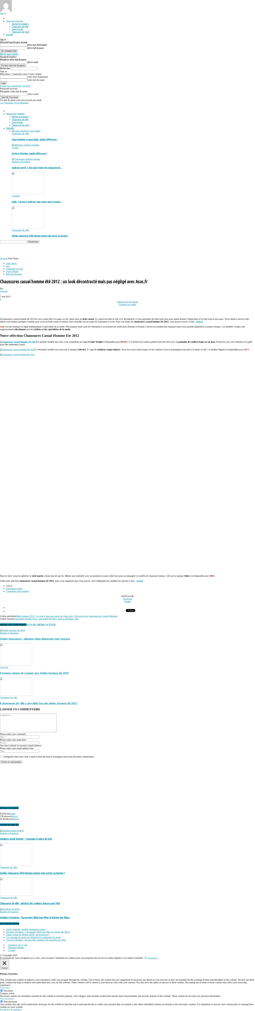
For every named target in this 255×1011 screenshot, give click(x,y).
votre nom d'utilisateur (37, 45)
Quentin (4, 291)
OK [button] (145, 958)
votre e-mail (32, 62)
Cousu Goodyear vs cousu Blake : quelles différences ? (35, 139)
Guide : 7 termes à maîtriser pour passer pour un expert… (37, 201)
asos (8, 266)
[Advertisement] (53, 250)
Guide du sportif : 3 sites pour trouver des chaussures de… (37, 167)
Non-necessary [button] (7, 998)
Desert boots (17, 29)
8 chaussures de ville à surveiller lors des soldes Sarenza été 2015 (38, 703)
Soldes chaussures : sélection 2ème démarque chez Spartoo (35, 638)
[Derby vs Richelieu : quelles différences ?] (25, 145)
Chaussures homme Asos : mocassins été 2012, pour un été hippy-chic (46, 619)
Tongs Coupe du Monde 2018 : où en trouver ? (28, 934)
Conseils (9, 34)
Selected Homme (14, 274)
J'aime (12, 813)
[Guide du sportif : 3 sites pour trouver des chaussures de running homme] (26, 159)
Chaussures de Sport (21, 32)
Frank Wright (12, 271)
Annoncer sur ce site (17, 945)
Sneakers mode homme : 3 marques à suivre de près (26, 838)
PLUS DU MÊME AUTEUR (41, 624)
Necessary (8, 990)
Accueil (3, 258)
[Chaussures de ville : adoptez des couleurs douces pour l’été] (16, 895)
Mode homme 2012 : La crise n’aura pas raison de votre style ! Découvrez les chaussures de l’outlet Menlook (66, 616)
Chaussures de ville (20, 26)
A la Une (4, 667)
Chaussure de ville (20, 133)
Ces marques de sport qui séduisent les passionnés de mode (33, 937)
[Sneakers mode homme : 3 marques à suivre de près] (12, 830)
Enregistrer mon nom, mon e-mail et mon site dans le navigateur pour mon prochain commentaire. (49, 756)
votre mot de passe (35, 48)
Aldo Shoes (11, 263)
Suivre (15, 816)
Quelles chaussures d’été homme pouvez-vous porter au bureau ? (40, 235)
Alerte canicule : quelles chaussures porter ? (26, 929)
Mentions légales (16, 947)
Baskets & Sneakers (20, 24)
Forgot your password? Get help (15, 86)
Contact (11, 950)
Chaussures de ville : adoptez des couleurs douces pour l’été (30, 903)
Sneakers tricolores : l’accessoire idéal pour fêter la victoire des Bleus (35, 917)
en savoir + (153, 958)
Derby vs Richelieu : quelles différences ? (29, 153)
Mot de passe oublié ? (9, 54)
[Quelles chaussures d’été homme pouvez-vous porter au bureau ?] (28, 227)
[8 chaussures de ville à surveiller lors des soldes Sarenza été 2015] (16, 695)
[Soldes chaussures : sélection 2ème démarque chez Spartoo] (12, 630)
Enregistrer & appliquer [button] (11, 1009)
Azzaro (15, 147)
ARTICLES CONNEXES (13, 624)
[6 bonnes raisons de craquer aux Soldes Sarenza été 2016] (16, 664)
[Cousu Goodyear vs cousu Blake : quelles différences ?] (26, 131)
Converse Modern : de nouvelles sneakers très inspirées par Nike (36, 940)
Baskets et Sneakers (21, 162)
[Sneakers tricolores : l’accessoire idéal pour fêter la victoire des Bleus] (10, 909)
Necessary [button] (5, 988)
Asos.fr (199, 321)
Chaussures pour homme (17, 591)
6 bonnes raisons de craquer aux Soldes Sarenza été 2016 (34, 673)
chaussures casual (14, 588)
